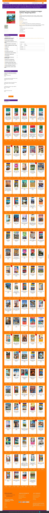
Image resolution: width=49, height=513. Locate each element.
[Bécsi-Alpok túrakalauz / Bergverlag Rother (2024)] (0, 256)
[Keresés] (44, 7)
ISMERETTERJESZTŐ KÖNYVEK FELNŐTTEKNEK (10, 57)
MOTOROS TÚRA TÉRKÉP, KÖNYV (10, 60)
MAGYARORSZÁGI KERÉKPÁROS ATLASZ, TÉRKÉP (10, 42)
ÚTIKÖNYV (11, 48)
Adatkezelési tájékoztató (36, 497)
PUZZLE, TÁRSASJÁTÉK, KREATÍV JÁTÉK (11, 63)
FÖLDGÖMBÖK (11, 55)
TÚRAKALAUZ (11, 46)
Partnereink (5, 506)
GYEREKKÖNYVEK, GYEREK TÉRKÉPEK (11, 52)
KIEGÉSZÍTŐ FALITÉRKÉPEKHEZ (9, 59)
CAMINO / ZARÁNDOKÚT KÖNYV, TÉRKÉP (11, 45)
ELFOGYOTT (39, 160)
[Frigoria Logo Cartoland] (7, 3)
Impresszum (34, 498)
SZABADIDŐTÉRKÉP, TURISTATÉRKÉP (11, 43)
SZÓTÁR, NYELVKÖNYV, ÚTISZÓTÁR (10, 65)
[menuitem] (4, 0)
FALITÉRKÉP (11, 49)
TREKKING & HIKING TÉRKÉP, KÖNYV (10, 62)
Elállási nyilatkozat (6, 101)
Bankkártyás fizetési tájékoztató (22, 497)
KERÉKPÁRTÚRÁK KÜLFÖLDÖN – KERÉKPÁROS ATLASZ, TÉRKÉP (10, 38)
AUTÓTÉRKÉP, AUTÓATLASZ (11, 51)
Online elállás (5, 507)
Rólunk (5, 505)
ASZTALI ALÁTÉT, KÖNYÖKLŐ (9, 40)
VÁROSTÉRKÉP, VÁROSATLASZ (9, 54)
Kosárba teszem (6, 123)
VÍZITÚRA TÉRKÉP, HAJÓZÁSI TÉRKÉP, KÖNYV (10, 67)
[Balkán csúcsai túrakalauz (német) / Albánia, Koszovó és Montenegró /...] (48, 256)
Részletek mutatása (10, 123)
